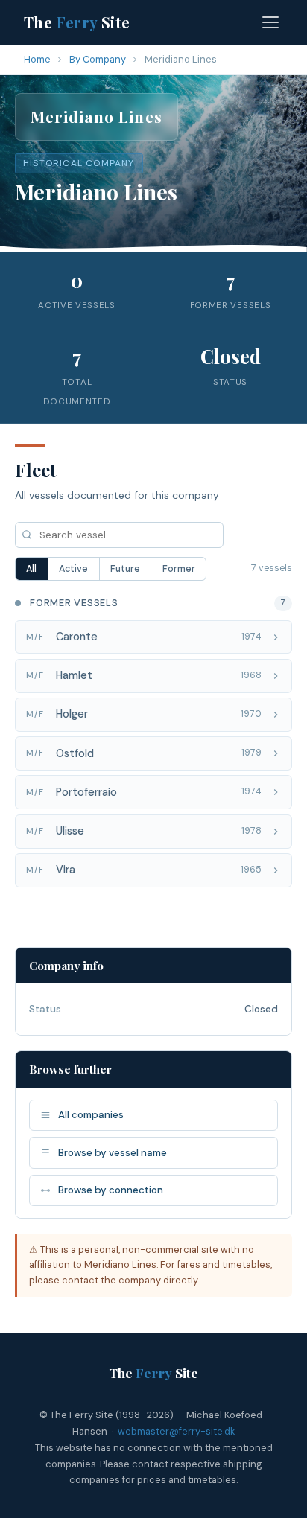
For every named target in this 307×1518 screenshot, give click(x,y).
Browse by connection (110, 1190)
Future (125, 569)
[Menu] (270, 22)
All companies (91, 1115)
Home (37, 59)
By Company (97, 59)
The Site (77, 22)
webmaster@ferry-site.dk (176, 1431)
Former (178, 569)
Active (73, 569)
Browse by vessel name (112, 1153)
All (31, 569)
